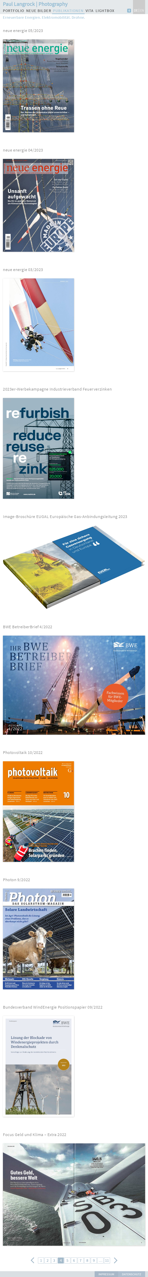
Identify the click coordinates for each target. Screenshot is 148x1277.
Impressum (106, 1274)
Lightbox (105, 10)
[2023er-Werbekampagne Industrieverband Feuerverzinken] (38, 500)
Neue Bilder (38, 10)
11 (107, 1260)
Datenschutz (131, 1274)
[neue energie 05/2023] (38, 134)
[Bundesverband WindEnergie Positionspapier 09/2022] (38, 1118)
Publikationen (68, 10)
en (142, 10)
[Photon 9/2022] (38, 991)
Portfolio (13, 10)
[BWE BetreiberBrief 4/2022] (74, 736)
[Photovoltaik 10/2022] (38, 864)
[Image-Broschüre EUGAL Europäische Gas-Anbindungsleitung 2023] (74, 611)
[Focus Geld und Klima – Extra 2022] (74, 1247)
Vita (90, 10)
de (136, 10)
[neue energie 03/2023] (38, 373)
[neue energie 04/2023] (38, 253)
